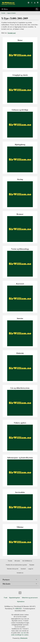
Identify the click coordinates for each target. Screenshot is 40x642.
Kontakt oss (20, 573)
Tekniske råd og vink (12, 569)
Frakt (5, 597)
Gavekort (23, 569)
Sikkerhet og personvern (30, 597)
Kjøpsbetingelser (14, 597)
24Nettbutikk (23, 638)
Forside (3, 13)
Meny (5, 9)
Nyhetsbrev (21, 601)
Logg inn (30, 569)
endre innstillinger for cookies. (20, 635)
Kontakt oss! (12, 33)
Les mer (23, 633)
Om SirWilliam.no (27, 561)
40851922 (18, 608)
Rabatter (31, 565)
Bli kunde (17, 561)
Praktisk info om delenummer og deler (16, 565)
